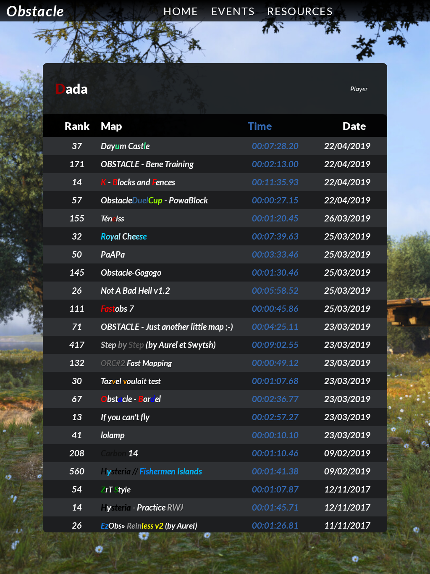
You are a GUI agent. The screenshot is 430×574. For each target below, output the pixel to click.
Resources (300, 11)
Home (180, 11)
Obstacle (35, 10)
